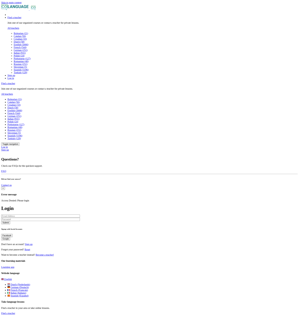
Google (5, 239)
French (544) (20, 47)
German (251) (21, 50)
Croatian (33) (20, 39)
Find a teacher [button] (14, 17)
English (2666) (21, 44)
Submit (5, 222)
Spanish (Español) (19, 295)
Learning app (7, 267)
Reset (27, 249)
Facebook (6, 235)
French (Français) (19, 290)
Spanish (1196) (21, 69)
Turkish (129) (20, 72)
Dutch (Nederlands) (20, 284)
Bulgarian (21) (21, 33)
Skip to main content (11, 2)
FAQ (3, 171)
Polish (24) (19, 55)
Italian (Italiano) (18, 293)
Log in (10, 78)
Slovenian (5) (20, 67)
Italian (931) (20, 53)
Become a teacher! (45, 254)
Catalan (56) (20, 36)
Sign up (11, 75)
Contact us (6, 185)
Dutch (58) (19, 41)
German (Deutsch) (20, 287)
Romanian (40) (21, 61)
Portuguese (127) (22, 58)
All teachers (13, 28)
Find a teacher (8, 313)
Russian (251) (20, 64)
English (8, 279)
